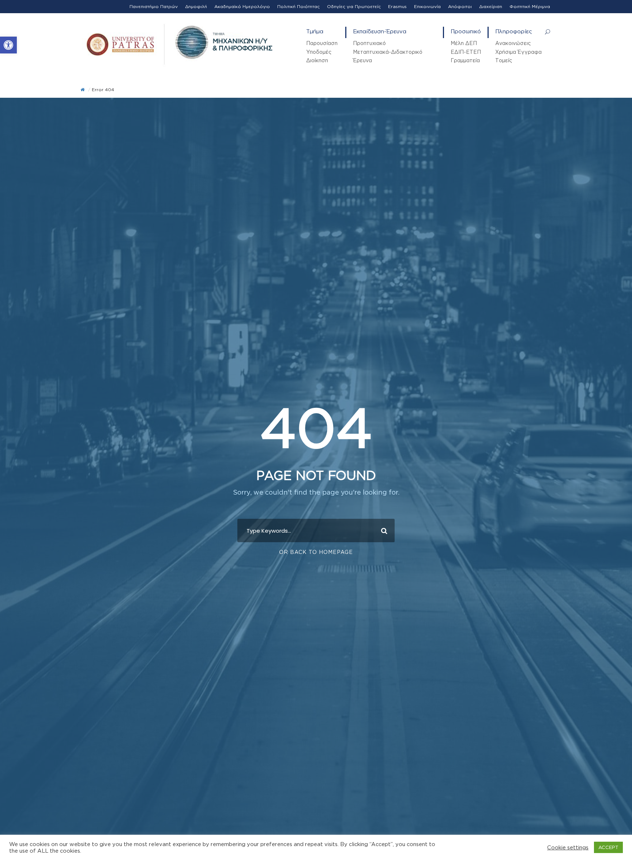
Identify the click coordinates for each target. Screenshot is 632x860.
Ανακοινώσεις (513, 43)
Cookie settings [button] (567, 847)
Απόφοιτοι (460, 6)
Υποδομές (318, 52)
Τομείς (503, 60)
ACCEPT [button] (608, 847)
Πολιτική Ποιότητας (298, 6)
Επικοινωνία (427, 6)
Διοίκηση (317, 60)
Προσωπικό (466, 31)
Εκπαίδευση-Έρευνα (379, 31)
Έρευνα (362, 60)
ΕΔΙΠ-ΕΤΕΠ (466, 52)
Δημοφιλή (196, 6)
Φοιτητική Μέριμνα (529, 6)
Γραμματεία (465, 60)
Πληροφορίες (513, 31)
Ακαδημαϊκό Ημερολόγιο (242, 6)
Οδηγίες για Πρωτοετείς (354, 6)
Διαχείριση (490, 6)
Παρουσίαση (322, 43)
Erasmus (397, 6)
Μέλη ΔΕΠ (464, 43)
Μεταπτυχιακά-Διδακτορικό (387, 52)
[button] (8, 45)
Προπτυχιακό (369, 43)
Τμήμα (314, 31)
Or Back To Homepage (316, 552)
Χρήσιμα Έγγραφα (518, 52)
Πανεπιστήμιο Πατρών (153, 6)
